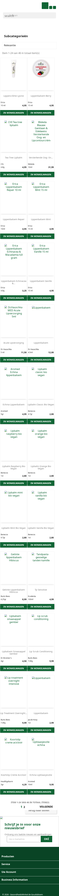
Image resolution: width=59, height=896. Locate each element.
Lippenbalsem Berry (41, 95)
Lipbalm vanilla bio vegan (41, 528)
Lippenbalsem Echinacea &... (13, 282)
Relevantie (29, 46)
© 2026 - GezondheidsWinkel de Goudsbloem (22, 894)
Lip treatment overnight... (13, 713)
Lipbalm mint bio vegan (14, 528)
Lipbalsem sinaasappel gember (13, 652)
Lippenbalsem (41, 342)
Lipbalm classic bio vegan (41, 404)
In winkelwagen (13, 112)
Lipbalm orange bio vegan (41, 467)
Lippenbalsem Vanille (41, 281)
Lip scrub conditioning (40, 651)
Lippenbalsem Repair (14, 219)
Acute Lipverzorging (13, 342)
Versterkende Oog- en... (41, 157)
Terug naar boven (40, 811)
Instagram (13, 889)
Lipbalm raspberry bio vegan (13, 467)
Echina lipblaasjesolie (41, 774)
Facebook (6, 889)
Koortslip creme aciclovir (13, 774)
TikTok (20, 889)
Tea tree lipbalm (13, 157)
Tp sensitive (41, 589)
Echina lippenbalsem (14, 404)
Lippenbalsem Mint (41, 219)
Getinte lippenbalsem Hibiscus (13, 590)
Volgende (48, 807)
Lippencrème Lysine (13, 95)
